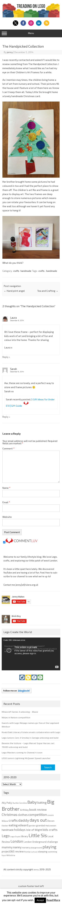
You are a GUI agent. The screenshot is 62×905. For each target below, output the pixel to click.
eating (13, 825)
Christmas (9, 815)
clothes (23, 814)
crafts (16, 271)
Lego (6, 836)
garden (32, 825)
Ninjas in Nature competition (16, 717)
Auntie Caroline (20, 803)
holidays (19, 829)
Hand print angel (14, 290)
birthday (24, 809)
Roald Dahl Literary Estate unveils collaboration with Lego (31, 732)
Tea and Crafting (47, 290)
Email (6, 502)
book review (38, 809)
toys (4, 855)
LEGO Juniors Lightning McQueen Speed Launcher (26, 758)
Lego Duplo (15, 836)
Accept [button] (40, 900)
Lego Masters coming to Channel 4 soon (22, 752)
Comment (8, 448)
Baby (32, 802)
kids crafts (50, 829)
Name (6, 487)
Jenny (36, 869)
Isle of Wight (34, 829)
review (19, 851)
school (34, 852)
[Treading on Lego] (31, 16)
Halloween (50, 825)
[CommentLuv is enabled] (21, 542)
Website (7, 516)
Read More (53, 900)
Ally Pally (7, 802)
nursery (26, 847)
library (24, 836)
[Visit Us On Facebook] (34, 681)
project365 (8, 851)
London (17, 841)
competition (37, 814)
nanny (17, 847)
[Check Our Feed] (28, 681)
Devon (50, 820)
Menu (31, 33)
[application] (31, 654)
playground (36, 847)
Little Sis (38, 835)
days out (38, 820)
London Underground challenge (41, 841)
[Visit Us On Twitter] (22, 681)
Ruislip (27, 852)
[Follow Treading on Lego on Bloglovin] (17, 694)
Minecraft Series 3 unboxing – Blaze (20, 711)
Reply (5, 357)
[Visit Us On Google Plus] (40, 681)
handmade (25, 271)
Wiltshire (10, 855)
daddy (23, 820)
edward (23, 825)
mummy (7, 847)
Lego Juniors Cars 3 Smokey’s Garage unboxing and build (30, 737)
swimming (52, 852)
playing (49, 846)
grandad (40, 825)
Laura (13, 317)
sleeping (42, 851)
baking (41, 802)
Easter (5, 825)
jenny (10, 52)
